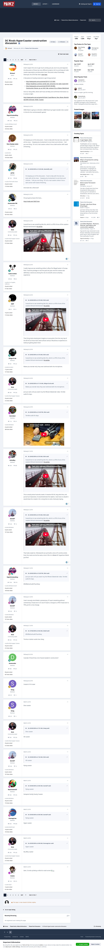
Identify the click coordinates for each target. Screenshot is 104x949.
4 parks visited (8, 155)
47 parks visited (8, 212)
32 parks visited (8, 126)
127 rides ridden (9, 372)
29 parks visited (8, 800)
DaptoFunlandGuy (12, 115)
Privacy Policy (7, 936)
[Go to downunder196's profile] (12, 197)
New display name (12, 144)
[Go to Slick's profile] (12, 224)
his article (39, 226)
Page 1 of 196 (32, 59)
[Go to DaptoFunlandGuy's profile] (12, 109)
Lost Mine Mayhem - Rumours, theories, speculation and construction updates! (89, 225)
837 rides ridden (9, 674)
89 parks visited (8, 672)
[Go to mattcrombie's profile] (12, 267)
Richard (10, 48)
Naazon (82, 217)
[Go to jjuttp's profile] (12, 167)
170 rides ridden (9, 803)
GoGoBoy (12, 460)
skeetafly (46, 169)
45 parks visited (8, 82)
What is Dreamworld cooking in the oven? (89, 160)
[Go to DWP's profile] (12, 298)
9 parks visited (8, 530)
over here (44, 74)
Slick (12, 230)
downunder (12, 663)
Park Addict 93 (83, 141)
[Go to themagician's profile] (12, 812)
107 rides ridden (9, 532)
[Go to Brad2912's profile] (89, 54)
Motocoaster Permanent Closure (87, 183)
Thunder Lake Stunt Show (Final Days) (88, 205)
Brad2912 (94, 54)
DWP (12, 304)
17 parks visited (8, 369)
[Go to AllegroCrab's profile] (12, 352)
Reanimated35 (12, 789)
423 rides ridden (9, 214)
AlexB (45, 631)
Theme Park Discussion (31, 48)
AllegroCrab (12, 358)
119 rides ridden (9, 186)
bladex (12, 876)
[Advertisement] (52, 20)
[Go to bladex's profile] (12, 870)
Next (22, 59)
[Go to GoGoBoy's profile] (12, 454)
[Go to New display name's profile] (12, 138)
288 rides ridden (9, 429)
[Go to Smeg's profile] (12, 684)
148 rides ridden (9, 129)
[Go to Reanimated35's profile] (12, 783)
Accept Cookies (83, 944)
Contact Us (15, 936)
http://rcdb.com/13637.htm (32, 201)
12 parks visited (8, 887)
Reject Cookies (95, 944)
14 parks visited (8, 312)
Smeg (12, 690)
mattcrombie (12, 274)
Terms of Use (25, 945)
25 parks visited (8, 241)
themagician (12, 818)
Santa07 (12, 519)
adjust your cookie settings (12, 946)
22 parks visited (8, 427)
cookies (41, 945)
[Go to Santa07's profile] (12, 512)
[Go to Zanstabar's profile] (12, 410)
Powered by (93, 936)
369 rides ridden (9, 84)
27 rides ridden (8, 288)
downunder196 (12, 203)
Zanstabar (12, 416)
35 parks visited (8, 286)
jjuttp (12, 173)
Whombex (82, 196)
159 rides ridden (9, 832)
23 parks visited (8, 184)
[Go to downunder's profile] (12, 657)
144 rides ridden (9, 157)
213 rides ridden (9, 243)
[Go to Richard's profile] (6, 48)
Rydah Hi (82, 207)
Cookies (22, 936)
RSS (28, 936)
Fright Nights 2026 (86, 140)
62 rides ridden (8, 889)
